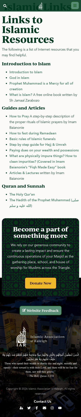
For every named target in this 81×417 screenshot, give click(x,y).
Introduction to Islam (25, 72)
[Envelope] (44, 408)
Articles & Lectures (24, 173)
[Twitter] (29, 408)
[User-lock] (21, 408)
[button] (5, 6)
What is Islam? (20, 94)
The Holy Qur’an (22, 194)
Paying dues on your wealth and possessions (44, 150)
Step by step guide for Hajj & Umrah (37, 144)
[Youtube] (60, 408)
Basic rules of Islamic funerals (32, 139)
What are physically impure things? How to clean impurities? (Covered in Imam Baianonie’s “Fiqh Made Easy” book (43, 162)
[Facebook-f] (36, 408)
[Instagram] (52, 408)
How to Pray (19, 116)
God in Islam (19, 78)
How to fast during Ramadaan (32, 133)
